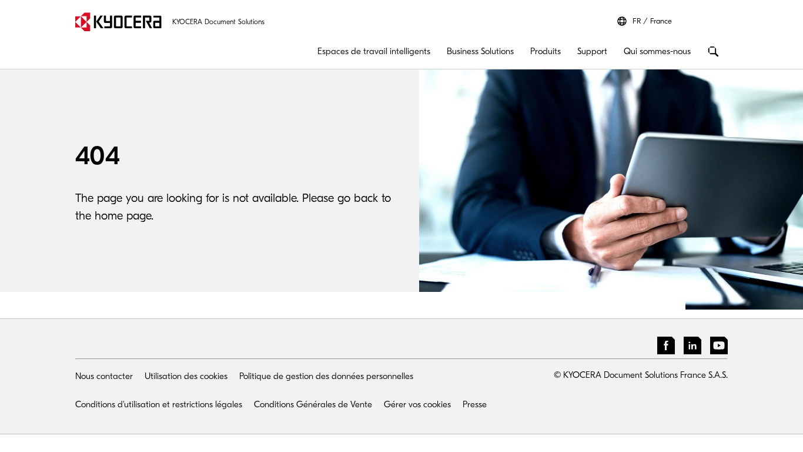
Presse (475, 404)
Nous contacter (104, 376)
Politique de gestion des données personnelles (326, 376)
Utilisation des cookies (186, 376)
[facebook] (666, 347)
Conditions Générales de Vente (313, 404)
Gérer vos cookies (417, 404)
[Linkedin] (692, 347)
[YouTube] (719, 347)
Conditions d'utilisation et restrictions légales (158, 404)
